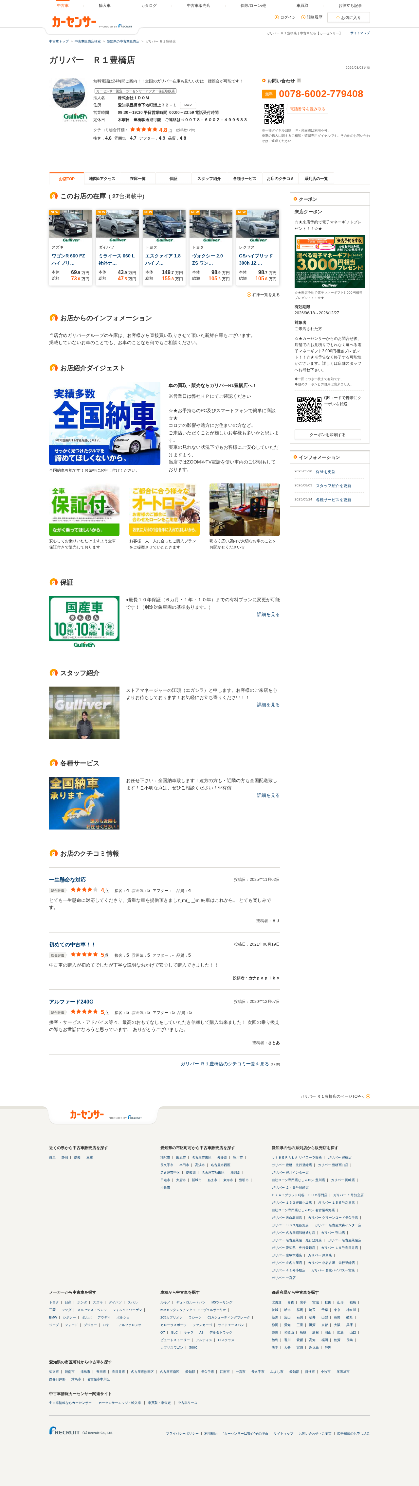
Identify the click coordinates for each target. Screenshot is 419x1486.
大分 (287, 1347)
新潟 (275, 1317)
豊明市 (244, 1180)
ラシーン (195, 1317)
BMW (53, 1317)
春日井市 (118, 1371)
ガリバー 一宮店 (284, 1278)
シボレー (69, 1317)
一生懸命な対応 (67, 880)
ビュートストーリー (175, 1340)
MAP (188, 105)
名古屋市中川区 (98, 1379)
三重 (89, 1157)
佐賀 (337, 1340)
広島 (340, 1332)
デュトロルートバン (191, 1302)
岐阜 (52, 1157)
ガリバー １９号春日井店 (339, 1248)
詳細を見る (268, 614)
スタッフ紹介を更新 (333, 485)
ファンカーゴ (202, 1325)
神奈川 (351, 1310)
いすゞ (108, 1325)
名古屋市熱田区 (213, 1172)
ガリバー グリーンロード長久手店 (333, 1217)
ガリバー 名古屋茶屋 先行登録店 (297, 1240)
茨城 (275, 1310)
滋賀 (312, 1325)
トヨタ (54, 1302)
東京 (337, 1310)
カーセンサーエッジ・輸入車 (120, 1403)
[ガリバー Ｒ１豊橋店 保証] (84, 647)
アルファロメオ (129, 1325)
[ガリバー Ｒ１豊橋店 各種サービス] (84, 827)
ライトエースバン (231, 1325)
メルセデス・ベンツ (92, 1310)
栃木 (287, 1310)
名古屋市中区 (170, 1172)
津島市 (85, 1371)
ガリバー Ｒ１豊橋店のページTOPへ (332, 1096)
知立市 (54, 1371)
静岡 (65, 1157)
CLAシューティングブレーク (229, 1317)
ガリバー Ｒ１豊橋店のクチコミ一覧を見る (225, 1063)
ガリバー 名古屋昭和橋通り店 (293, 1232)
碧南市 (70, 1371)
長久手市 (166, 1165)
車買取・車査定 (159, 1403)
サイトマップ (360, 33)
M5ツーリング (221, 1302)
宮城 (315, 1302)
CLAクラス (226, 1340)
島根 (315, 1332)
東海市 (228, 1180)
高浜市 (200, 1165)
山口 (353, 1332)
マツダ (66, 1310)
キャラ (188, 1332)
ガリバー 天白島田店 (287, 1217)
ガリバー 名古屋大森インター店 (338, 1225)
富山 (287, 1317)
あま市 (212, 1180)
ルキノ (165, 1302)
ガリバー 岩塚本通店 (287, 1255)
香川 (287, 1340)
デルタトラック (221, 1332)
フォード (71, 1325)
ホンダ (82, 1302)
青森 (290, 1302)
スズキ (98, 1302)
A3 (201, 1332)
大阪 (337, 1325)
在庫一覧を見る (266, 294)
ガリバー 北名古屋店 (287, 1263)
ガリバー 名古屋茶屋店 (344, 1240)
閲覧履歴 (314, 17)
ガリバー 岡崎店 (343, 1180)
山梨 (324, 1317)
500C (193, 1347)
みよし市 (276, 1371)
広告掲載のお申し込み (353, 1433)
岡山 (328, 1332)
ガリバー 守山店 (333, 1232)
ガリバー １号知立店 (348, 1195)
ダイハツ (115, 1302)
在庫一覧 (138, 178)
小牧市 (165, 1187)
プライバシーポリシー (182, 1433)
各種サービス (245, 178)
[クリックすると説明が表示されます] (298, 80)
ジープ (54, 1325)
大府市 (181, 1180)
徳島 (275, 1340)
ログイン (288, 17)
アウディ (104, 1317)
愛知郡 (191, 1172)
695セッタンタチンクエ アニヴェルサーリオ (193, 1310)
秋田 (328, 1302)
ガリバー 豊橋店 (340, 1157)
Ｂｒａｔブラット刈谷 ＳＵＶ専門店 (299, 1195)
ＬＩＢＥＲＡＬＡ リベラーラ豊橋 (297, 1157)
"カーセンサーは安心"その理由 (245, 1433)
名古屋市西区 (220, 1165)
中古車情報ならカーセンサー (70, 1403)
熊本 (275, 1347)
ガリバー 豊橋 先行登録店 (292, 1165)
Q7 (162, 1332)
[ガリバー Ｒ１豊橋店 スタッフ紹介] (84, 737)
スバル (132, 1302)
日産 (68, 1302)
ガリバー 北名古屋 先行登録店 (331, 1263)
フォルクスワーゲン (127, 1310)
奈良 (275, 1332)
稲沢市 (165, 1157)
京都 (324, 1325)
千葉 (324, 1310)
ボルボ (87, 1317)
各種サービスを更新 (333, 500)
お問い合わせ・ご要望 (315, 1433)
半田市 (184, 1165)
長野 (337, 1317)
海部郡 (235, 1172)
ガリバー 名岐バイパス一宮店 (333, 1270)
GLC (174, 1332)
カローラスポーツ (173, 1325)
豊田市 (101, 1371)
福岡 (324, 1340)
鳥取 (303, 1332)
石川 (300, 1317)
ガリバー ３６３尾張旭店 (290, 1225)
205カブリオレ (171, 1317)
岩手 (303, 1302)
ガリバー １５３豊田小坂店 (292, 1202)
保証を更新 (326, 471)
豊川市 (238, 1157)
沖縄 (328, 1347)
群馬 (300, 1310)
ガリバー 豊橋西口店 (333, 1165)
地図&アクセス (102, 178)
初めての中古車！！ (72, 944)
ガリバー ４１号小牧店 (288, 1270)
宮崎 (300, 1347)
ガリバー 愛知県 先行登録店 (293, 1248)
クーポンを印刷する (328, 434)
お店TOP (67, 179)
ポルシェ (123, 1317)
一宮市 (241, 1371)
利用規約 (210, 1433)
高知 (312, 1340)
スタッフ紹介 (209, 178)
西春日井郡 (57, 1379)
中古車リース (187, 1403)
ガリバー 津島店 (320, 1255)
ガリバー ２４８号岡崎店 (290, 1187)
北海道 (277, 1302)
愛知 (77, 1157)
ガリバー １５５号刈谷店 (336, 1202)
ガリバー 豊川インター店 (290, 1172)
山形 (340, 1302)
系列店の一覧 (316, 178)
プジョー (90, 1325)
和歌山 (289, 1332)
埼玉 (312, 1310)
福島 (353, 1302)
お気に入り (351, 17)
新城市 (197, 1180)
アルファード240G (71, 1002)
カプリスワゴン (171, 1347)
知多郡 (222, 1157)
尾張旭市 (343, 1371)
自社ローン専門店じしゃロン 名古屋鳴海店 (303, 1210)
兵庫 (349, 1325)
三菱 (52, 1310)
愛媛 (300, 1340)
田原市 (181, 1157)
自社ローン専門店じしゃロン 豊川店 (298, 1180)
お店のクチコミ (280, 178)
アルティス (204, 1340)
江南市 (225, 1371)
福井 (312, 1317)
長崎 (349, 1340)
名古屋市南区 (169, 1371)
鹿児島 (314, 1347)
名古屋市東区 (201, 1157)
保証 (173, 178)
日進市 (165, 1180)
